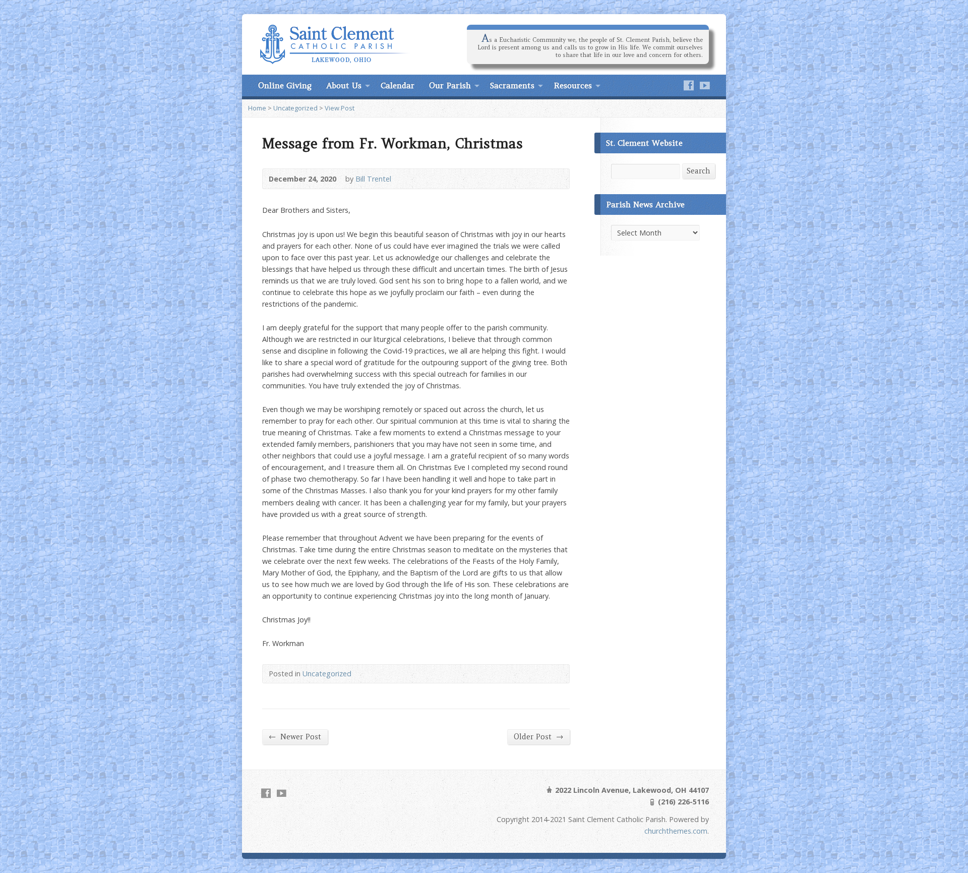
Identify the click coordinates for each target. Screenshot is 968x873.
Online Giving (285, 85)
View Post (339, 107)
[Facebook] (689, 85)
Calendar (397, 85)
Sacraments (512, 85)
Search (698, 171)
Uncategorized (295, 107)
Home (257, 107)
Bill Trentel (373, 179)
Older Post (538, 736)
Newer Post (295, 736)
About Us (343, 85)
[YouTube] (705, 85)
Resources (573, 85)
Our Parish (450, 85)
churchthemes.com (675, 831)
